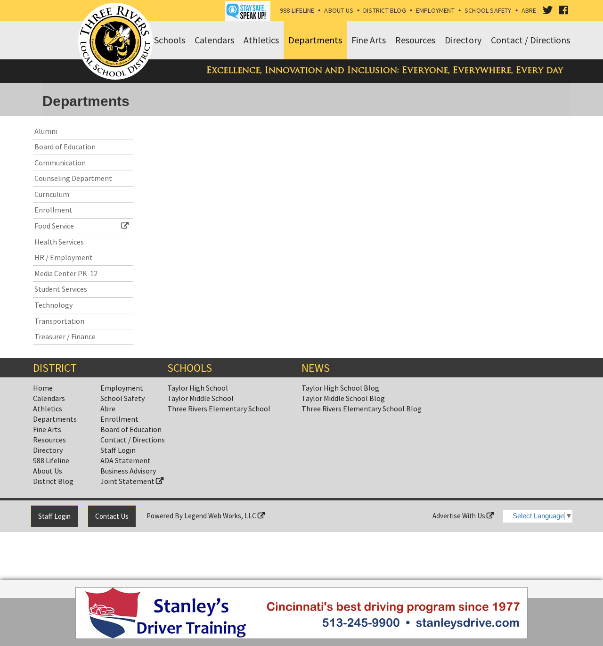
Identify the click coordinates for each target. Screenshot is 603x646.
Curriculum (51, 194)
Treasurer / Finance (65, 336)
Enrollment (53, 209)
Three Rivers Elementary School (218, 408)
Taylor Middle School (200, 398)
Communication (60, 162)
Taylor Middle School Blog (343, 398)
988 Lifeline (297, 10)
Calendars (49, 398)
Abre (529, 10)
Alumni (45, 131)
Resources (49, 439)
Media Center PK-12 (66, 273)
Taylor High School (197, 388)
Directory (48, 450)
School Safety (488, 10)
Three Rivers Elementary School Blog (362, 408)
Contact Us (112, 516)
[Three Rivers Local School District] (117, 42)
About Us (338, 10)
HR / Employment (63, 257)
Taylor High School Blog (340, 388)
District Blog (384, 10)
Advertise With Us (459, 515)
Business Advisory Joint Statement (128, 476)
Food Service (54, 225)
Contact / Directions (132, 439)
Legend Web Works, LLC (221, 515)
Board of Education (65, 146)
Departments (55, 419)
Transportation (59, 321)
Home (43, 388)
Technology (53, 305)
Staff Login (118, 450)
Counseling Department (73, 178)
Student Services (60, 289)
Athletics (47, 408)
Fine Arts (47, 429)
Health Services (59, 241)
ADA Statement (125, 460)
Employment (435, 10)
